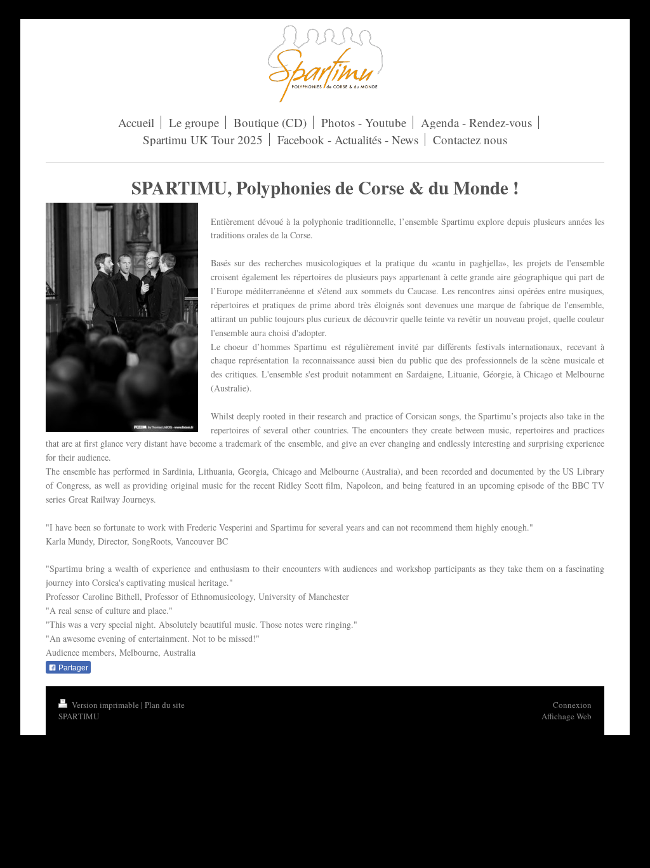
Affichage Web (566, 716)
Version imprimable (105, 704)
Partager (72, 667)
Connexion (572, 704)
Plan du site (165, 704)
